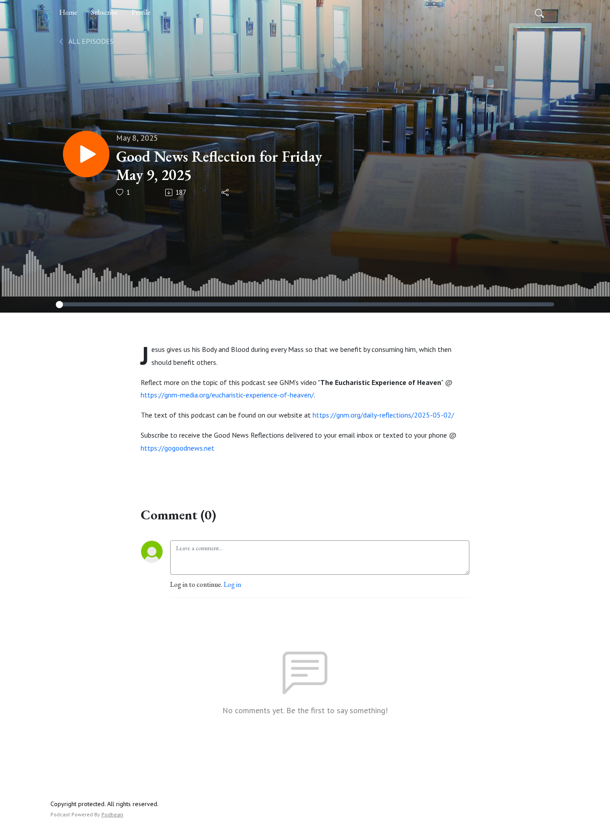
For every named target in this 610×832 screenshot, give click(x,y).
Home (68, 12)
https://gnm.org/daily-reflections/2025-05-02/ (383, 414)
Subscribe (104, 12)
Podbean (112, 814)
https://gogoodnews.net (177, 447)
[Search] (539, 12)
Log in (232, 584)
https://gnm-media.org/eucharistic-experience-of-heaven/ (227, 394)
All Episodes (90, 41)
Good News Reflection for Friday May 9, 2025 (219, 165)
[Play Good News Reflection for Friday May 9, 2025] (86, 154)
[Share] (226, 192)
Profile (141, 12)
